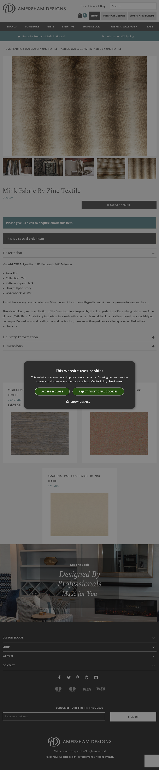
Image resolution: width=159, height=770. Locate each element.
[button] (79, 401)
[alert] (79, 385)
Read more (116, 381)
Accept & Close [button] (52, 391)
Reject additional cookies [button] (98, 391)
